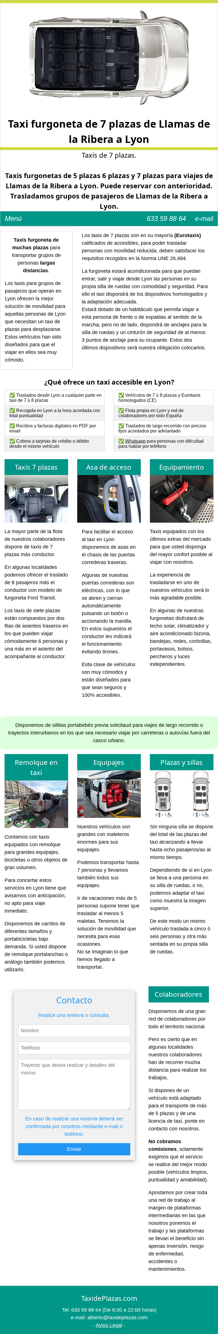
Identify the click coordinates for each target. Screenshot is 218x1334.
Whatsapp (135, 441)
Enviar (74, 1149)
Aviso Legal (109, 1325)
